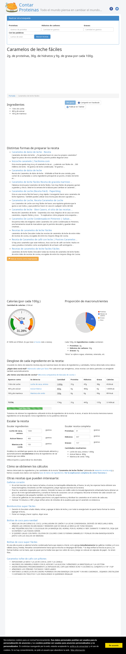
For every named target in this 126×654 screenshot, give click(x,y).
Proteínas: (13, 25)
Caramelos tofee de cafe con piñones (26, 558)
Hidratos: (69, 437)
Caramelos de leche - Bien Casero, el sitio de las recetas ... (42, 209)
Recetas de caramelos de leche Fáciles (32, 230)
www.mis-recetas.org (103, 470)
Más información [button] (78, 650)
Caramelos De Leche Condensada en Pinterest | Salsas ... (41, 218)
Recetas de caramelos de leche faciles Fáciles (35, 248)
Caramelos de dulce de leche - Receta (31, 151)
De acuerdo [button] (114, 645)
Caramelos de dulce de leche (27, 170)
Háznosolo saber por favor (37, 368)
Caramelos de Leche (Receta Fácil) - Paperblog (36, 191)
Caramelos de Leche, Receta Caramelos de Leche (37, 200)
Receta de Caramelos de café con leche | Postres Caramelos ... (44, 239)
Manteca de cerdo (37, 393)
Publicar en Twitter (76, 107)
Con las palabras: (16, 33)
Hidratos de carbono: (51, 25)
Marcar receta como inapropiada (23, 259)
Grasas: (87, 25)
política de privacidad (79, 646)
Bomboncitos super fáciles (21, 506)
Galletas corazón (16, 482)
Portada (12, 96)
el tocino (37, 342)
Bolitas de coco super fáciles (22, 541)
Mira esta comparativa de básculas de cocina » (57, 375)
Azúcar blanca (35, 389)
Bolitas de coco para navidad (22, 520)
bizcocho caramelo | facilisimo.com (31, 161)
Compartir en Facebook (89, 102)
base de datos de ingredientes (51, 473)
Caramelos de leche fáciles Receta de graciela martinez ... (42, 181)
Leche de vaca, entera (39, 384)
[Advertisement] (27, 76)
